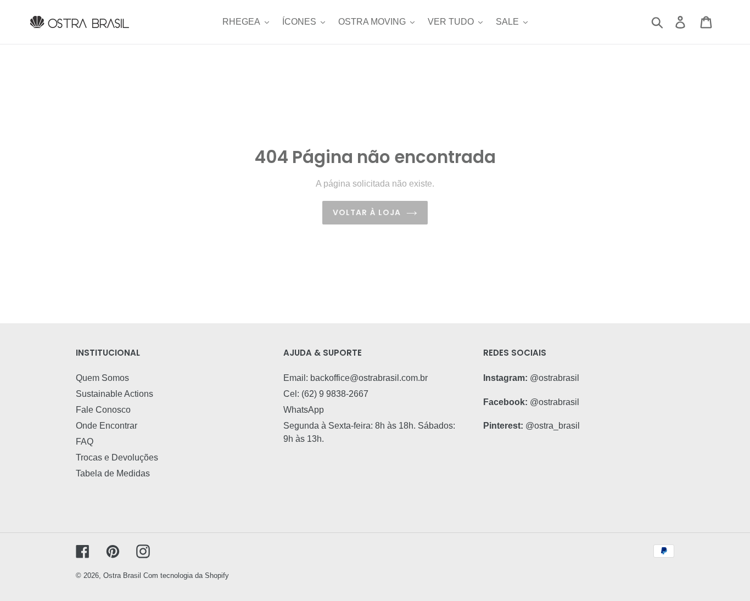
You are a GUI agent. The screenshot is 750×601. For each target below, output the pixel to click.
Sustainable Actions (114, 393)
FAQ (84, 441)
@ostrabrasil (554, 378)
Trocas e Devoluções (117, 457)
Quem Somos (102, 378)
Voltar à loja (367, 212)
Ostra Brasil (122, 575)
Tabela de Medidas (113, 473)
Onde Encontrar (106, 425)
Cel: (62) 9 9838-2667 (325, 393)
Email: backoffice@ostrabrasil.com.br (355, 378)
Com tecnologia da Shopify (186, 575)
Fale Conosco (103, 409)
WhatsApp (303, 409)
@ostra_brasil (552, 425)
